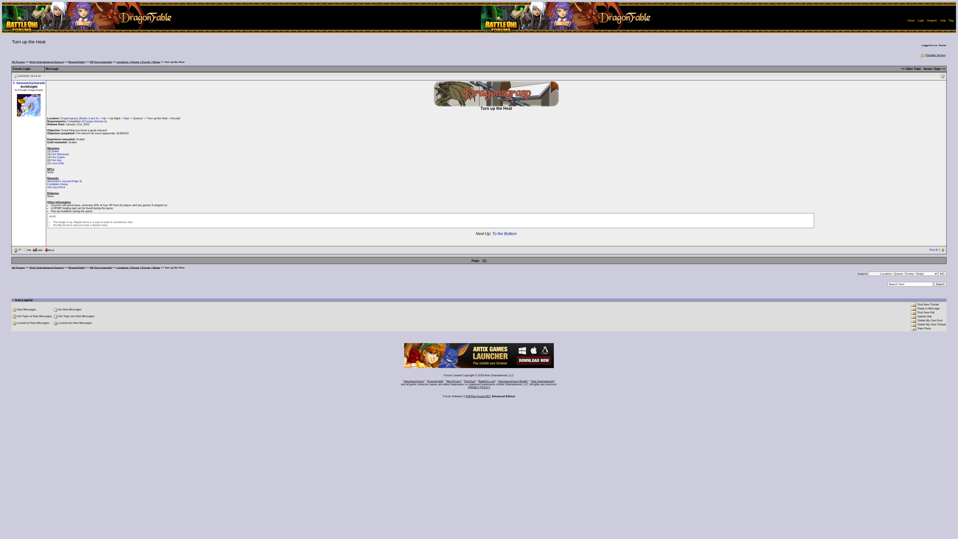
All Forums (18, 62)
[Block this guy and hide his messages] (49, 249)
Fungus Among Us (96, 121)
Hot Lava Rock (56, 187)
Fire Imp (56, 160)
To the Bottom (504, 234)
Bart (126, 118)
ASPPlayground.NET (478, 396)
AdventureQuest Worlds (513, 381)
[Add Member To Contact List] (37, 249)
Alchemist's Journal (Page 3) (64, 181)
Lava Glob (57, 163)
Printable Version (935, 55)
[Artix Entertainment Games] (46, 62)
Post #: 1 (935, 249)
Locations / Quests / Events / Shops (138, 62)
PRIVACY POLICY (479, 387)
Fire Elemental (60, 154)
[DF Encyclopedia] (101, 62)
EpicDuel (469, 381)
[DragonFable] (76, 62)
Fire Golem (58, 157)
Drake (55, 151)
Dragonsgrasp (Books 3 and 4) (79, 118)
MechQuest (454, 381)
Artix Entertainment (542, 381)
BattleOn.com (487, 381)
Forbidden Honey (57, 184)
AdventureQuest (414, 381)
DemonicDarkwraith (30, 83)
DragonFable (435, 381)
